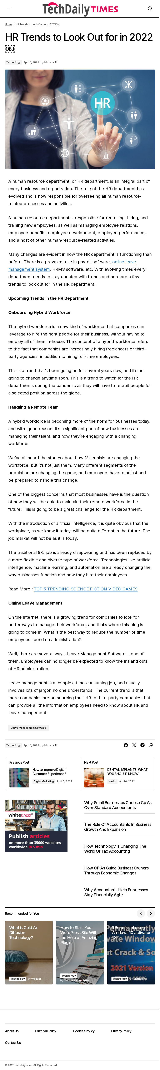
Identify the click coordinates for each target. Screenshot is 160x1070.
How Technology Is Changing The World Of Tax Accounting (115, 849)
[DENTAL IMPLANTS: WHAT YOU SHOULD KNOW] (117, 774)
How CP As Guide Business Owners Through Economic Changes (116, 870)
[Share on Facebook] (126, 745)
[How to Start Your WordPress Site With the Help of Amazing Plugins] (80, 952)
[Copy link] (151, 745)
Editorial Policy (45, 1031)
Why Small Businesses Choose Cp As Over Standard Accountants (118, 805)
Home (8, 24)
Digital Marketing (44, 781)
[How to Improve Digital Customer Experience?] (42, 774)
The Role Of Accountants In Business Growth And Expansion (117, 827)
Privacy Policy (121, 1031)
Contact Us (13, 1043)
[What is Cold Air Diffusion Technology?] (29, 952)
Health (112, 781)
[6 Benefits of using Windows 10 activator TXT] (131, 952)
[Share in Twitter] (134, 745)
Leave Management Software (28, 727)
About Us (11, 1031)
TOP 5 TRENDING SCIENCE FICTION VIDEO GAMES (86, 588)
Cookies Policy (84, 1031)
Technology (13, 62)
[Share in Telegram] (142, 745)
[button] (9, 8)
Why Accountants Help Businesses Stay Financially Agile (116, 892)
